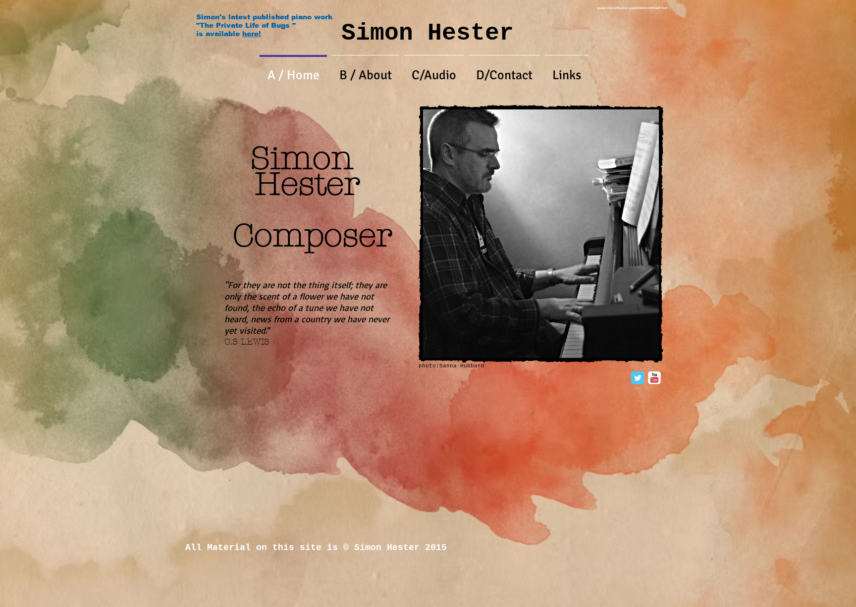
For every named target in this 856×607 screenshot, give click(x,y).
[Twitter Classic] (637, 377)
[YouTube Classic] (654, 377)
